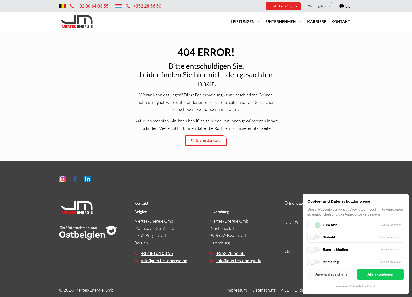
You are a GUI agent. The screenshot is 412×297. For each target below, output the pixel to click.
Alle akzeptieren (380, 274)
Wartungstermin (319, 6)
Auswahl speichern (331, 274)
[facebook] (75, 179)
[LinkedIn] (87, 179)
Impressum (341, 286)
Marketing (331, 262)
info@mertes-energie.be (164, 260)
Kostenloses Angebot (284, 6)
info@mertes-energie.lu (238, 260)
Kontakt (372, 286)
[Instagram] (62, 179)
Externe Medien (335, 250)
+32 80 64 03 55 (157, 253)
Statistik (329, 237)
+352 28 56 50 (230, 253)
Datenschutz (357, 286)
